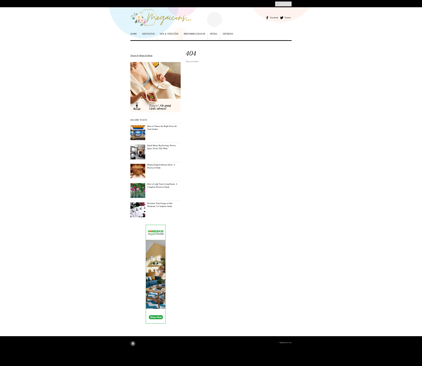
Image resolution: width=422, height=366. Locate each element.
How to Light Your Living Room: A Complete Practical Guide (162, 185)
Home (133, 33)
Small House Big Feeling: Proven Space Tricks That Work (161, 147)
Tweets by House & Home (141, 55)
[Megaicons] (160, 21)
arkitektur (148, 33)
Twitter (287, 17)
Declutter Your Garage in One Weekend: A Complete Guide (159, 205)
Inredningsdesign (194, 33)
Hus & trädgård (169, 33)
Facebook (274, 17)
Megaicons (284, 342)
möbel (213, 33)
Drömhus (228, 33)
